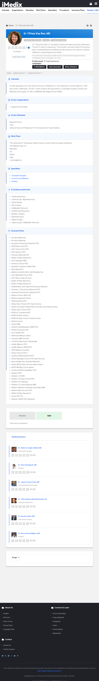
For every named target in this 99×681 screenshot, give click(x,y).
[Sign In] (91, 3)
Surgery (46, 40)
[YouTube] (14, 656)
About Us (6, 617)
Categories (56, 621)
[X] (11, 656)
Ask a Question (55, 67)
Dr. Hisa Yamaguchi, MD (27, 465)
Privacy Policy (8, 625)
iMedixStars (57, 633)
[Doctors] (12, 4)
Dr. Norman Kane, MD (26, 516)
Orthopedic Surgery (25, 451)
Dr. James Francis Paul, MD (28, 482)
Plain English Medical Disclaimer (49, 671)
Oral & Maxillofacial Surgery (27, 485)
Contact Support (9, 649)
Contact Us (7, 645)
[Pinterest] (17, 656)
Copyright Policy (8, 629)
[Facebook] (2, 656)
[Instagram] (5, 656)
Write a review (71, 67)
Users (55, 625)
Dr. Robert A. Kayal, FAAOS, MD (30, 448)
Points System (58, 629)
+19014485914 (39, 67)
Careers (6, 613)
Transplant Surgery (58, 40)
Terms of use (7, 621)
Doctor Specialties (59, 613)
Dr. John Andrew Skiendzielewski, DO (32, 499)
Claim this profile (19, 57)
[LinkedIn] (8, 656)
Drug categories (58, 617)
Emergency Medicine (25, 502)
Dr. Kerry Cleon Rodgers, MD (29, 533)
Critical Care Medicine (32, 40)
